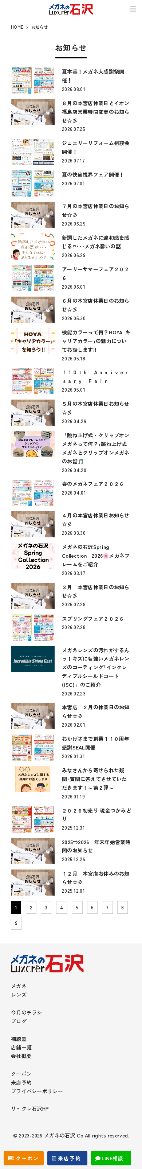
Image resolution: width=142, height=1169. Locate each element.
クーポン (21, 1073)
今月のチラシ (26, 1012)
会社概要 (21, 1055)
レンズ (19, 994)
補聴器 (19, 1038)
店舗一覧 (21, 1047)
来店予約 (21, 1082)
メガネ (19, 986)
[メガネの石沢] (71, 9)
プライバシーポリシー (37, 1091)
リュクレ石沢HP (30, 1108)
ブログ (19, 1021)
